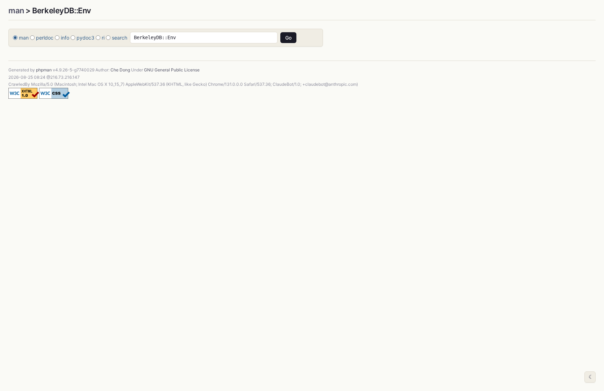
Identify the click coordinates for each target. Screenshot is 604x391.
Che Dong (120, 69)
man (16, 10)
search (119, 38)
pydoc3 (85, 38)
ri (103, 38)
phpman (44, 69)
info (65, 38)
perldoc (44, 38)
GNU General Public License (172, 69)
